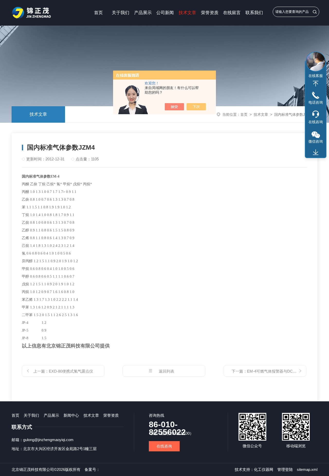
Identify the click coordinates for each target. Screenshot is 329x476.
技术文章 (187, 12)
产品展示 (143, 12)
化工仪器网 (263, 469)
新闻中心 (71, 415)
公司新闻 (165, 12)
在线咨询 (164, 446)
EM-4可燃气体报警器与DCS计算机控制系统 (284, 371)
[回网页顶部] (315, 84)
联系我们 (254, 12)
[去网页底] (315, 152)
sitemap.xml (307, 469)
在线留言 (232, 12)
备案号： (92, 469)
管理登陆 (285, 469)
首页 (98, 12)
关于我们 (120, 12)
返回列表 (166, 371)
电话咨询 (315, 102)
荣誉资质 (209, 12)
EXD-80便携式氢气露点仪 (71, 371)
